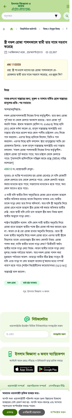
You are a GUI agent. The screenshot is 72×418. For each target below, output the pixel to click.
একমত (10, 412)
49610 (8, 169)
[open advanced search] (56, 15)
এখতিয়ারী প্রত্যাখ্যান (32, 412)
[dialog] (34, 404)
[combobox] (29, 16)
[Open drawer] (68, 6)
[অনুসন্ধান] (67, 16)
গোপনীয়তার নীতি (56, 385)
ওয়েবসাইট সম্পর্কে (16, 385)
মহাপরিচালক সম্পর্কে (36, 385)
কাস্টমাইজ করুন (58, 412)
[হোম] (11, 29)
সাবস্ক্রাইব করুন (59, 334)
